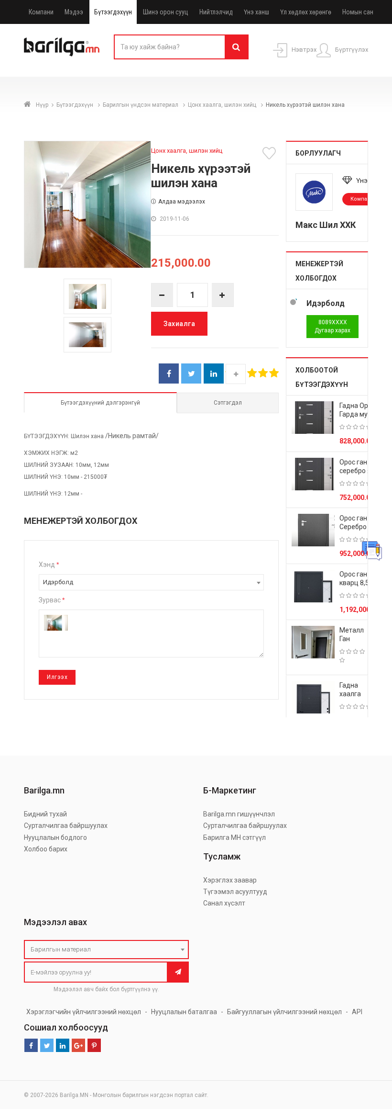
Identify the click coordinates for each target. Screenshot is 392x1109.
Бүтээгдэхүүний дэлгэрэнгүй (100, 402)
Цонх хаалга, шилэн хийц (223, 105)
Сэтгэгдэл (228, 402)
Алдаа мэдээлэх (181, 201)
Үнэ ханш (256, 12)
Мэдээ (74, 12)
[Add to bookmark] (270, 153)
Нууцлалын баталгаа (184, 1012)
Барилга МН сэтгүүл (234, 837)
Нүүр (42, 105)
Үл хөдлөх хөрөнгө (305, 12)
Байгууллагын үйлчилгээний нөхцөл (284, 1012)
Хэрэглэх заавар (230, 880)
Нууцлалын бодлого (55, 837)
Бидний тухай (45, 814)
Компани (41, 12)
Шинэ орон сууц (165, 12)
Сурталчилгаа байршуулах (66, 825)
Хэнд (49, 564)
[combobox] (151, 582)
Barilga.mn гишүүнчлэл (239, 814)
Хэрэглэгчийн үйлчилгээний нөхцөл (83, 1012)
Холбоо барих (45, 849)
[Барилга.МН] (61, 46)
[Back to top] (366, 1053)
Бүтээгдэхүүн (113, 12)
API (357, 1012)
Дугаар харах (332, 326)
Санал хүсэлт (224, 903)
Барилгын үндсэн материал (141, 105)
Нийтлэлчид (216, 12)
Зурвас (52, 600)
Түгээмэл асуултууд (235, 891)
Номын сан (357, 12)
